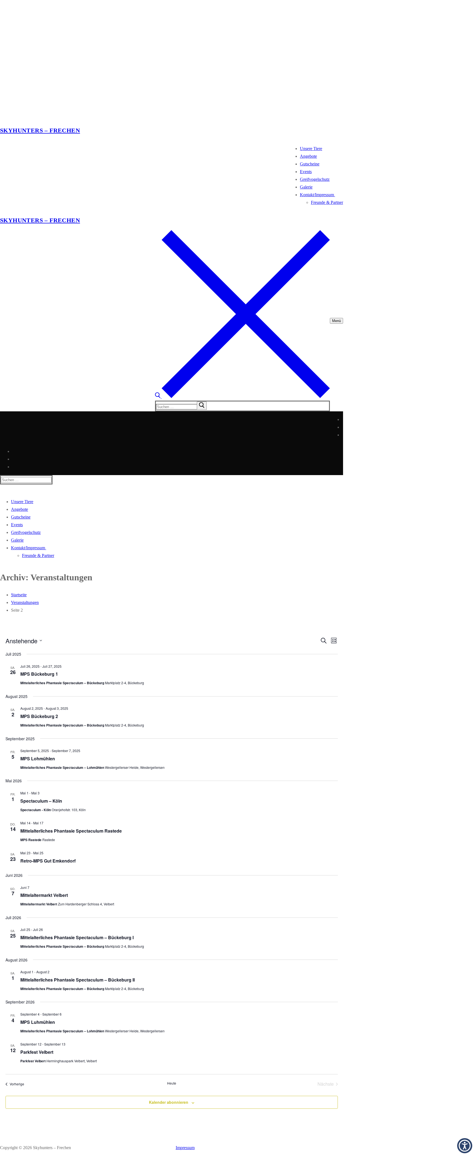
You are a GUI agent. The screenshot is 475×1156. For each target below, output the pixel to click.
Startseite (19, 594)
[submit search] (202, 405)
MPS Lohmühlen (37, 758)
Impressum (185, 1147)
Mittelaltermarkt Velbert (44, 895)
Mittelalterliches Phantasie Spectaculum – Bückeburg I (77, 937)
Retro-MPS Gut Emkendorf (48, 861)
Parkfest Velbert (36, 1052)
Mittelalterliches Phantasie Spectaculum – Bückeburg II (77, 980)
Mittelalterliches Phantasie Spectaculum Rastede (71, 831)
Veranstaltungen (25, 602)
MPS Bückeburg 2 (39, 716)
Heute (171, 1083)
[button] (464, 1145)
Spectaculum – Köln (41, 801)
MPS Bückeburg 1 (39, 674)
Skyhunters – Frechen (40, 130)
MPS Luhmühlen (37, 1022)
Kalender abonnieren (168, 1102)
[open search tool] (242, 396)
